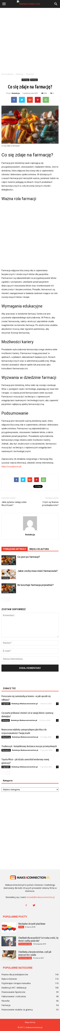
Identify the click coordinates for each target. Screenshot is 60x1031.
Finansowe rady (25, 944)
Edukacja (25, 80)
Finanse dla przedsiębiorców (14, 974)
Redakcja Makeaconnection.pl (25, 703)
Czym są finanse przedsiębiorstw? (50, 503)
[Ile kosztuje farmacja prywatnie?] (8, 588)
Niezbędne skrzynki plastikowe (31, 923)
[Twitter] (34, 905)
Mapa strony (30, 1022)
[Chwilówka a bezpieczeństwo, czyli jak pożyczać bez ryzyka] (8, 955)
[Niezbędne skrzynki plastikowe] (8, 927)
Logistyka (5, 704)
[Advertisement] (30, 39)
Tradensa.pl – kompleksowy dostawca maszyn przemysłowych (29, 746)
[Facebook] (26, 905)
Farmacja (34, 80)
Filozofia (5, 1000)
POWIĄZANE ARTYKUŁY (14, 549)
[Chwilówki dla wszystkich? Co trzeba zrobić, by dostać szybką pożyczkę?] (8, 941)
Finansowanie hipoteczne (13, 992)
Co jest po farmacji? (28, 556)
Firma (21, 927)
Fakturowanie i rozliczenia (13, 996)
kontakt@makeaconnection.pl (41, 897)
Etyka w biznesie (9, 978)
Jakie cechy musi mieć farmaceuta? (37, 570)
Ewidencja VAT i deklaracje (14, 987)
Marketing (6, 737)
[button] (56, 4)
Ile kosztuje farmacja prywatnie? (35, 584)
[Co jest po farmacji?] (8, 560)
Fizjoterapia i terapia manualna (16, 983)
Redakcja (16, 93)
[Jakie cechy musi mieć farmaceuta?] (8, 574)
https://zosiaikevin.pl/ (11, 466)
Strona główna (7, 74)
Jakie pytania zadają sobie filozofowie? (14, 503)
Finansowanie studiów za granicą (17, 1009)
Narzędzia (6, 750)
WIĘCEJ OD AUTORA (39, 549)
